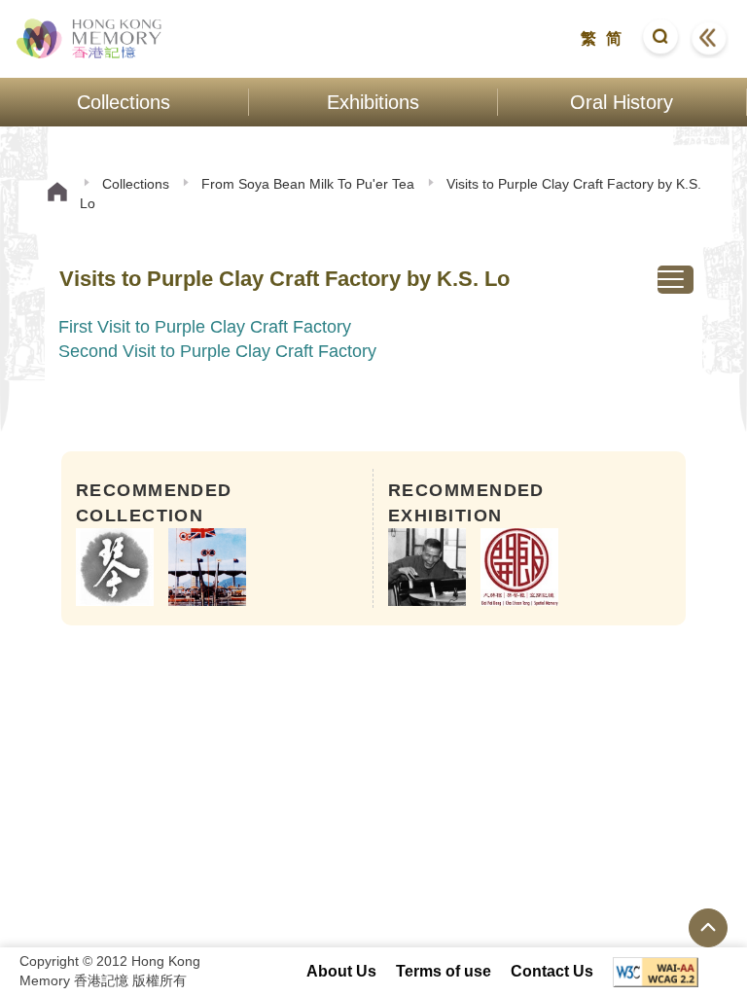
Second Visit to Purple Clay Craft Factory (217, 351)
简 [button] (614, 38)
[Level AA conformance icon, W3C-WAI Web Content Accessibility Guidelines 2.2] (655, 972)
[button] (660, 39)
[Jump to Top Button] (708, 927)
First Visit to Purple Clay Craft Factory (204, 327)
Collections (135, 184)
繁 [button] (588, 38)
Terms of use (443, 971)
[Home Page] (57, 194)
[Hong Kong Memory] (90, 39)
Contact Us (552, 971)
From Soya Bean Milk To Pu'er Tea (307, 184)
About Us (341, 971)
